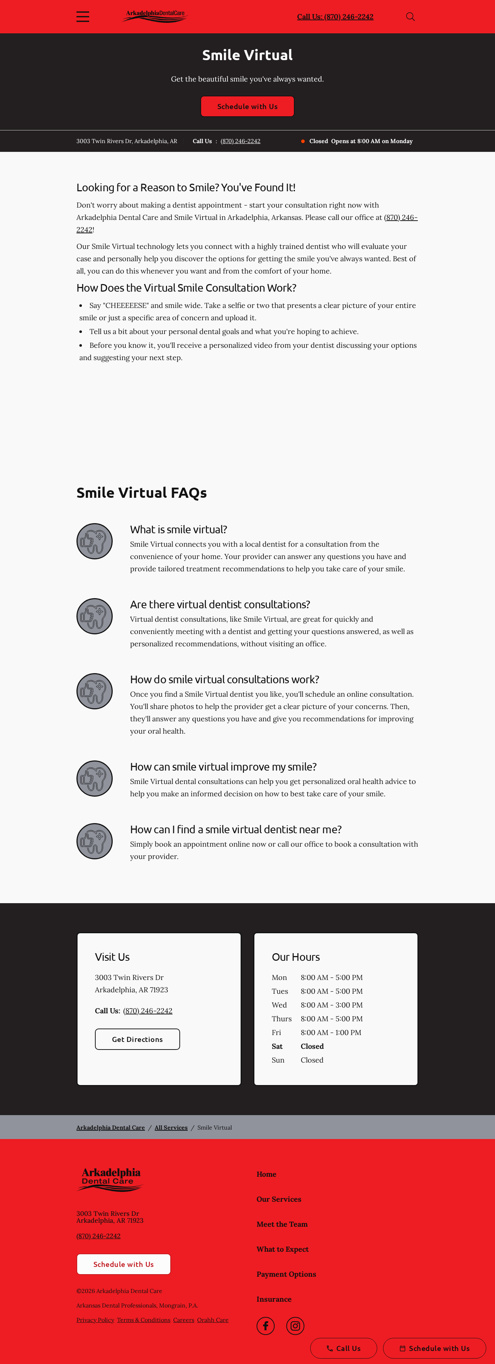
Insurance (274, 1298)
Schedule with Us (247, 106)
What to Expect (283, 1249)
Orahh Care (213, 1319)
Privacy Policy (95, 1319)
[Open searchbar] (411, 17)
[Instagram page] (295, 1326)
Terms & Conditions (143, 1319)
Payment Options (286, 1274)
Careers (183, 1319)
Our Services (279, 1199)
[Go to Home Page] (155, 17)
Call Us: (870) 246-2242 (335, 16)
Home (266, 1174)
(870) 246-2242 (241, 141)
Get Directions (137, 1039)
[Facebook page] (266, 1326)
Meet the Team (282, 1224)
